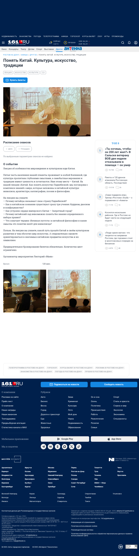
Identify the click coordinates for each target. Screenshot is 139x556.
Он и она (95, 397)
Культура (72, 405)
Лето (70, 410)
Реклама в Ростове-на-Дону (110, 368)
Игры (107, 36)
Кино (4, 49)
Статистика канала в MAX (14, 427)
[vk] (50, 446)
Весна (43, 405)
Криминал (73, 401)
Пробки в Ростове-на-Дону (98, 372)
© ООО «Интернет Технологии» (45, 547)
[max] (64, 446)
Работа (94, 414)
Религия (95, 423)
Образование (74, 427)
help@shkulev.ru (19, 541)
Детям (31, 49)
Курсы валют (88, 36)
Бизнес (44, 401)
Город (43, 410)
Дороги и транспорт (50, 414)
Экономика (118, 414)
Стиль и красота (121, 401)
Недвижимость (9, 36)
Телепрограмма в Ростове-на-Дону (26, 368)
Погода (37, 36)
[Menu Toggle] (3, 42)
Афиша (64, 36)
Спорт (39, 49)
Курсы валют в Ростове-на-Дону (76, 368)
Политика (95, 405)
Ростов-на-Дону (11, 55)
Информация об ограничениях (83, 522)
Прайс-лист (7, 401)
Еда (42, 419)
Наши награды (9, 410)
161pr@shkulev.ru (107, 518)
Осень (94, 401)
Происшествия (98, 410)
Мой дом (72, 414)
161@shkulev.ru (31, 535)
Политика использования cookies (84, 526)
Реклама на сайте (10, 397)
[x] (71, 446)
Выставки (49, 49)
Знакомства (25, 36)
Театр (23, 49)
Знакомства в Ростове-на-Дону (36, 372)
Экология (118, 410)
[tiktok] (78, 446)
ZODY (100, 36)
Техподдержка (8, 419)
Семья (94, 427)
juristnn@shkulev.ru (9, 539)
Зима (70, 397)
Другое (59, 49)
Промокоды (118, 36)
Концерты (13, 49)
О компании (7, 405)
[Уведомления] (129, 42)
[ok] (57, 446)
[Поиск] (122, 42)
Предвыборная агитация (13, 423)
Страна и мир (119, 405)
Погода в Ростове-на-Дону (68, 372)
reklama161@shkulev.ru (125, 511)
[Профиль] (135, 42)
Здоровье (45, 427)
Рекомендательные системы (82, 530)
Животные (46, 423)
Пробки (70, 42)
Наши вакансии (9, 414)
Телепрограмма (51, 36)
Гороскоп (75, 36)
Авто (43, 397)
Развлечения (97, 419)
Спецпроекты (120, 419)
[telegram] (43, 446)
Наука (71, 419)
